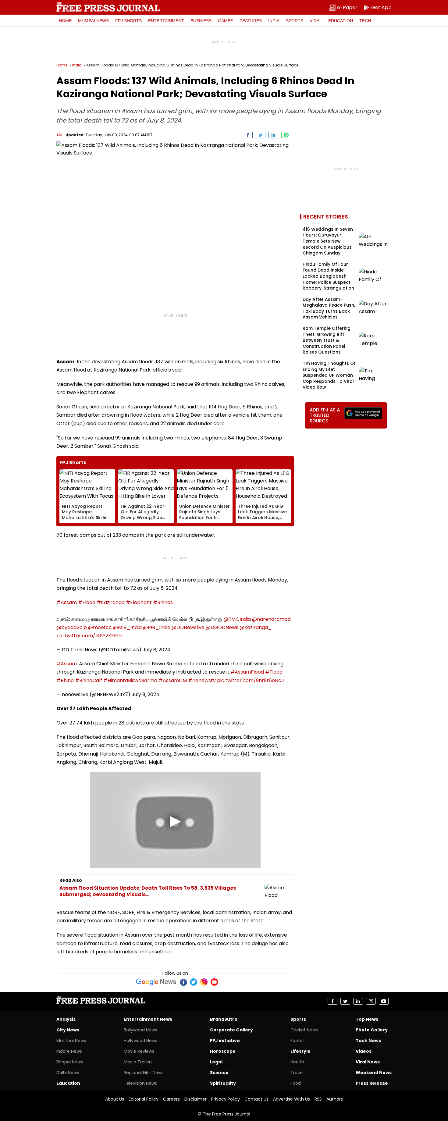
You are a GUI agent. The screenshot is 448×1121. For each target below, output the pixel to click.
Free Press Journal (108, 7)
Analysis (66, 1019)
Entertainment (166, 20)
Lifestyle (300, 1051)
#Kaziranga (111, 602)
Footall (297, 1040)
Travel (297, 1072)
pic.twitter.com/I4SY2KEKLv (89, 635)
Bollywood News (140, 1030)
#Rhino (65, 680)
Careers (171, 1099)
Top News (367, 1019)
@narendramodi (271, 619)
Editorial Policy (143, 1099)
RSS (318, 1099)
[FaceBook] (183, 982)
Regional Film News (144, 1072)
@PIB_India (156, 627)
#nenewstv (202, 680)
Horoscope (223, 1051)
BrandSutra (223, 1019)
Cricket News (304, 1030)
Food (295, 1083)
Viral (316, 20)
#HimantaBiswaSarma (130, 680)
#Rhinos (163, 602)
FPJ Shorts (128, 20)
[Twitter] (193, 982)
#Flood (86, 602)
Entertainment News (148, 1019)
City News (67, 1030)
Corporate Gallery (231, 1030)
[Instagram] (204, 982)
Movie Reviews (139, 1051)
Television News (140, 1083)
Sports (294, 20)
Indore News (69, 1051)
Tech (365, 20)
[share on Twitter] (260, 135)
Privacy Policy (225, 1099)
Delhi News (67, 1072)
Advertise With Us (291, 1099)
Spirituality (223, 1083)
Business (201, 20)
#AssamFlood (247, 671)
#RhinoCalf (88, 680)
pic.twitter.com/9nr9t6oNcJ (250, 680)
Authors (334, 1099)
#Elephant (139, 602)
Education (340, 20)
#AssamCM (172, 680)
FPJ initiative (225, 1040)
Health (297, 1062)
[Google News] (156, 982)
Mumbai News (93, 20)
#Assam (66, 602)
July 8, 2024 (156, 649)
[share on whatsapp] (286, 135)
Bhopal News (69, 1062)
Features (251, 20)
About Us (114, 1099)
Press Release (372, 1083)
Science (219, 1072)
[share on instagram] (371, 1001)
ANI (59, 134)
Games (225, 20)
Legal (216, 1062)
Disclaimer (195, 1099)
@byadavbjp (71, 627)
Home (65, 20)
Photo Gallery (372, 1030)
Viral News (368, 1062)
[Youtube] (214, 982)
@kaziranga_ (256, 627)
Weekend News (374, 1072)
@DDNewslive (188, 627)
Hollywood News (140, 1040)
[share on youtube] (384, 1001)
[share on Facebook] (248, 135)
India (273, 20)
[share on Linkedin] (273, 135)
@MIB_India (127, 627)
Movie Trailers (138, 1062)
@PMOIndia (237, 619)
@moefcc (100, 627)
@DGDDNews (222, 627)
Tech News (368, 1040)
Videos (364, 1051)
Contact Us (256, 1099)
